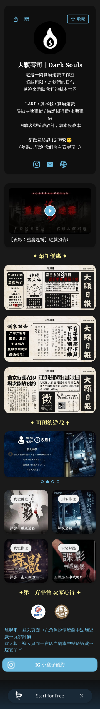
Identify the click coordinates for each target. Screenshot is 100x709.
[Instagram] (36, 164)
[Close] (81, 696)
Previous (10, 454)
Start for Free (50, 696)
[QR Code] (26, 19)
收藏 (81, 18)
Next (89, 454)
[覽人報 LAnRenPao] (61, 611)
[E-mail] (50, 164)
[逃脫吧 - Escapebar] (38, 611)
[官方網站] (63, 164)
